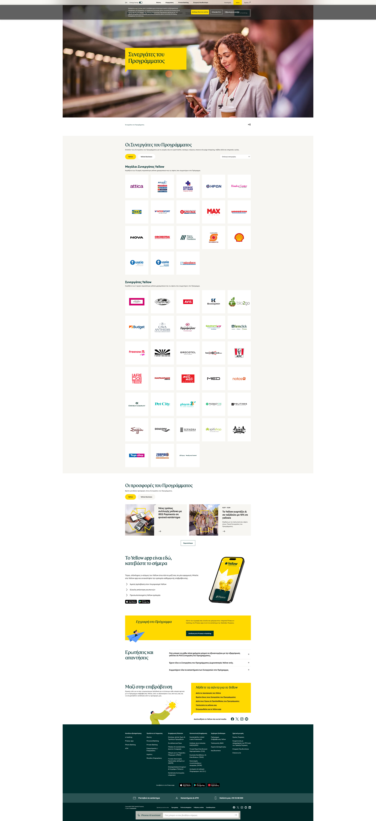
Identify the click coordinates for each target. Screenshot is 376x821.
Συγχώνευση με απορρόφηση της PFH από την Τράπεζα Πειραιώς (242, 743)
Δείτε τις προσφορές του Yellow (208, 693)
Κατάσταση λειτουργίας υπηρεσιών (176, 774)
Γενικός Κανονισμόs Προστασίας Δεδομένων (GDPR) (176, 761)
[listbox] (235, 156)
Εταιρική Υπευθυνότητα (241, 749)
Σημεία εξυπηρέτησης (218, 747)
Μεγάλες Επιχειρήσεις (154, 758)
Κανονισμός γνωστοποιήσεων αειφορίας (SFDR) (196, 763)
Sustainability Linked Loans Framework (197, 738)
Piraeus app (129, 741)
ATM (126, 748)
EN (126, 2)
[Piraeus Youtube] (246, 807)
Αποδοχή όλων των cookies (200, 12)
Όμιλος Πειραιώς (238, 737)
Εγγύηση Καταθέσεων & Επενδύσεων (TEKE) (198, 756)
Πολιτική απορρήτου (185, 807)
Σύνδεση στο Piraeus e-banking (199, 633)
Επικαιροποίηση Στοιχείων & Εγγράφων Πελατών (177, 768)
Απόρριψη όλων (216, 12)
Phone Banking (130, 745)
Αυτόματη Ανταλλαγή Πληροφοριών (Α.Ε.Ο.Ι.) (198, 770)
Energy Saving (134, 2)
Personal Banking (153, 741)
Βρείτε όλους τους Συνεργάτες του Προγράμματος (216, 697)
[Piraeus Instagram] (242, 807)
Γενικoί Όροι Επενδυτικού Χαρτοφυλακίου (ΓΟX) (198, 750)
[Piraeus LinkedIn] (250, 807)
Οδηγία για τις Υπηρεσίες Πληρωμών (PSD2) (176, 754)
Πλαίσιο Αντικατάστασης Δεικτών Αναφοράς (176, 748)
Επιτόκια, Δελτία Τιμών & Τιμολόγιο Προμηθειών (176, 738)
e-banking (128, 737)
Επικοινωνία (237, 753)
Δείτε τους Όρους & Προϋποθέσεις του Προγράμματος (217, 701)
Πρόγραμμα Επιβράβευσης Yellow (218, 738)
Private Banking (152, 745)
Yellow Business (146, 157)
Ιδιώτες (149, 737)
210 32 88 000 (237, 798)
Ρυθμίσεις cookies (199, 807)
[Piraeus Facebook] (234, 807)
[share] (249, 124)
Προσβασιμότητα (210, 807)
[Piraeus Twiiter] (238, 807)
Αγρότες (149, 754)
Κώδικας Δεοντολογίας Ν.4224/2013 (197, 744)
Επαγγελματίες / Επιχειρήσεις (152, 749)
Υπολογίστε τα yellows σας (206, 705)
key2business (216, 750)
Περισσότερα (188, 543)
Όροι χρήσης (174, 807)
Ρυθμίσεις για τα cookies (232, 12)
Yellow (130, 157)
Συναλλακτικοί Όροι (175, 743)
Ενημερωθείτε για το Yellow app (208, 709)
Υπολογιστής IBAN (217, 743)
